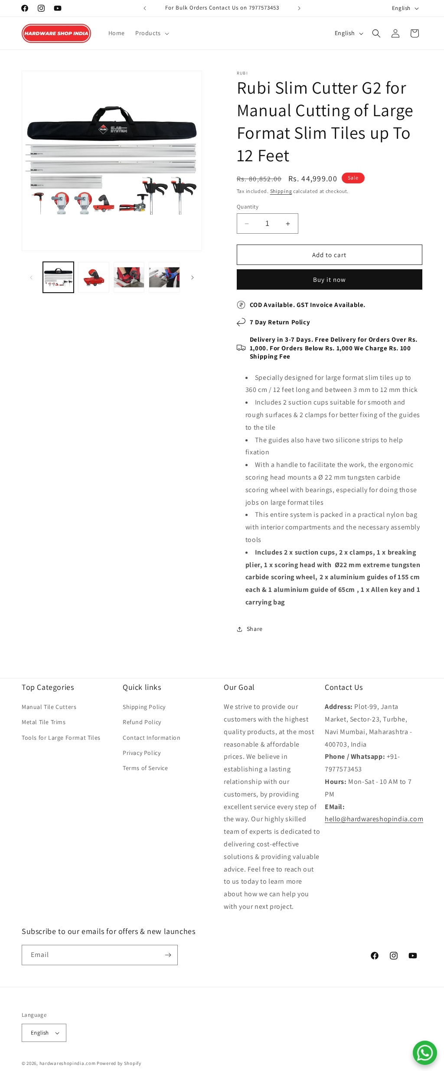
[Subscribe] (167, 955)
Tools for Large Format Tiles (61, 737)
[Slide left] (31, 277)
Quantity (247, 206)
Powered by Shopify (119, 1063)
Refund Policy (142, 722)
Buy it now (329, 279)
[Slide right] (192, 277)
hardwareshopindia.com (67, 1063)
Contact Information (151, 737)
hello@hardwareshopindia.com (374, 818)
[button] (151, 33)
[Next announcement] (299, 8)
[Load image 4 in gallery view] (164, 277)
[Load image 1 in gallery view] (58, 277)
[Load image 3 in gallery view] (129, 277)
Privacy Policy (141, 753)
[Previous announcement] (144, 8)
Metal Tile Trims (44, 722)
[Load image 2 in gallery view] (93, 277)
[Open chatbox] (425, 1053)
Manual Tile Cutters (49, 707)
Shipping (281, 191)
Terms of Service (145, 768)
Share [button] (255, 629)
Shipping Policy (144, 707)
